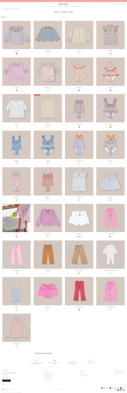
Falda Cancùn (110, 197)
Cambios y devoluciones (84, 375)
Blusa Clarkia (17, 87)
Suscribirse (6, 380)
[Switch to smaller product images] (3, 17)
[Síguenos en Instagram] (5, 384)
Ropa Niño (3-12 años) (47, 380)
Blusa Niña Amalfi (16, 50)
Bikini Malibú (110, 123)
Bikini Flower (110, 160)
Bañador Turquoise (16, 197)
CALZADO (59, 6)
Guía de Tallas (117, 370)
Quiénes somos (83, 370)
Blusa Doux (16, 123)
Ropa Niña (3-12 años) (47, 378)
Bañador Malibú (79, 123)
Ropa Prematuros (46, 372)
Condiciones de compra (118, 373)
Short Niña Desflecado (79, 233)
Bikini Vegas (48, 160)
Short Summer (48, 306)
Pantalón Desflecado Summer (110, 306)
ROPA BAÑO (74, 6)
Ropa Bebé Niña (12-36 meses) (48, 375)
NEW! (47, 6)
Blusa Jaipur (48, 123)
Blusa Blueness (110, 50)
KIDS (55, 6)
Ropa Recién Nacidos (47, 373)
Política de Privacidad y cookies (120, 372)
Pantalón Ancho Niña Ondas (79, 270)
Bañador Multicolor (79, 87)
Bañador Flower (79, 160)
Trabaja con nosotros (84, 373)
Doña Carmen (4, 8)
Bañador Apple (48, 197)
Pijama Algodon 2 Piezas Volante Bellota (110, 270)
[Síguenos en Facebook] (2, 384)
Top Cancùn (16, 306)
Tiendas (82, 372)
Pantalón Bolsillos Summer (79, 306)
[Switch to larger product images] (1, 17)
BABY (51, 6)
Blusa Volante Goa (79, 197)
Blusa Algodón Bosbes (47, 50)
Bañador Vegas (16, 160)
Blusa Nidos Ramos (48, 87)
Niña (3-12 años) (9, 8)
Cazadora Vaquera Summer (48, 233)
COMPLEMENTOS (66, 6)
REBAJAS (79, 6)
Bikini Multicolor (110, 87)
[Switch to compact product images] (5, 17)
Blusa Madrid (79, 50)
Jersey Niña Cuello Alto (16, 343)
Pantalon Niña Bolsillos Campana (16, 270)
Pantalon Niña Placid (48, 270)
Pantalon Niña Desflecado (110, 233)
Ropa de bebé (46, 370)
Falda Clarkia (17, 233)
